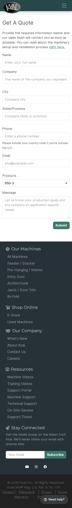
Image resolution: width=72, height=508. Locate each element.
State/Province (13, 109)
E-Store (13, 315)
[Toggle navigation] (64, 6)
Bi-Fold (13, 296)
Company (9, 72)
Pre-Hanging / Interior (25, 270)
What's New (17, 338)
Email (6, 156)
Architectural (17, 283)
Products (9, 176)
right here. (57, 47)
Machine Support (21, 397)
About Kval (16, 345)
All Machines (17, 256)
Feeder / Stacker (21, 263)
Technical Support (22, 403)
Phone (7, 129)
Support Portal (19, 390)
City (5, 92)
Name (6, 55)
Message (9, 192)
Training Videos (19, 383)
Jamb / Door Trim (21, 290)
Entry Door (16, 276)
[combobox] (36, 183)
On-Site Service (20, 410)
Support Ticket (19, 417)
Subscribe (55, 455)
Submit (61, 225)
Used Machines (20, 322)
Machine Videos (20, 377)
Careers (13, 358)
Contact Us (16, 352)
